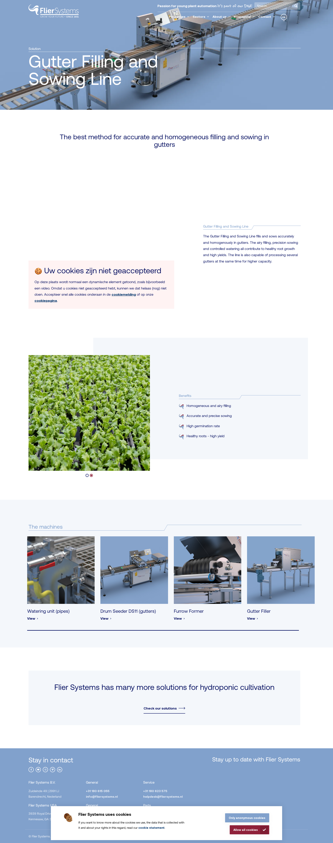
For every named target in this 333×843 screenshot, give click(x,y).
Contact (264, 16)
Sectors (199, 16)
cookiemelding (124, 294)
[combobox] (277, 6)
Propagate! (242, 16)
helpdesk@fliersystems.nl (163, 796)
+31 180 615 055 (97, 791)
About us (219, 16)
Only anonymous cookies (247, 817)
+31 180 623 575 (155, 791)
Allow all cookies (245, 829)
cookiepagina (45, 300)
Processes (177, 16)
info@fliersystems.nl (102, 796)
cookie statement (151, 827)
